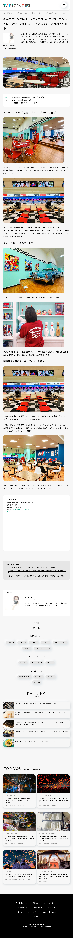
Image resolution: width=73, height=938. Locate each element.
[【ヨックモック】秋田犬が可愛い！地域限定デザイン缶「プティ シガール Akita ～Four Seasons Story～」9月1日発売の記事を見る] (8, 714)
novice (54, 912)
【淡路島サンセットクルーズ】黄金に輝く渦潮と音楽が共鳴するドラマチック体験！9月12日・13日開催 (41, 731)
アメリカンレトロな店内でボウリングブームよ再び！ (29, 97)
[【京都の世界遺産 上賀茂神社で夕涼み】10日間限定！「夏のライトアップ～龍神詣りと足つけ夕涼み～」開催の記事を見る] (53, 859)
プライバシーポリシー (50, 903)
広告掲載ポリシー (23, 907)
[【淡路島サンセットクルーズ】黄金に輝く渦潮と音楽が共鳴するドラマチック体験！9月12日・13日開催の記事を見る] (8, 733)
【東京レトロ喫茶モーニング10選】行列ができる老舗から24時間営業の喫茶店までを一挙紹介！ (37, 576)
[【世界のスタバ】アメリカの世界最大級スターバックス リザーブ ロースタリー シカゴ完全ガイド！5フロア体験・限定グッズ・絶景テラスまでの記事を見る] (8, 724)
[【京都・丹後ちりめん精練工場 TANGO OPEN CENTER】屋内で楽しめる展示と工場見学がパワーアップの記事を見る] (53, 821)
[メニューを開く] (64, 5)
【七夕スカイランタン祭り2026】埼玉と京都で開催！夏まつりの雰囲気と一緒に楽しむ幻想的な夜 (53, 800)
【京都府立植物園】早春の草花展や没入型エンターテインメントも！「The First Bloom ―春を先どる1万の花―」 (19, 838)
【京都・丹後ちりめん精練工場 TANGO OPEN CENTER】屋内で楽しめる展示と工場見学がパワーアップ (53, 838)
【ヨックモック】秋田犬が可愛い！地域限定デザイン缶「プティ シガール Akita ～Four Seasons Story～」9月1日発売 (41, 714)
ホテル (45, 642)
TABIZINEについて (21, 903)
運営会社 (35, 903)
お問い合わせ (38, 907)
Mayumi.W (12, 45)
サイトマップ (32, 912)
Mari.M (16, 795)
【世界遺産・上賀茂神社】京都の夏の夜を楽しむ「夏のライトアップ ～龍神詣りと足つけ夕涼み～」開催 (19, 800)
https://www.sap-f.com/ (20, 509)
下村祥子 (16, 834)
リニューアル (37, 663)
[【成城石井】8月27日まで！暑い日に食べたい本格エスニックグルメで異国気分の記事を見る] (8, 743)
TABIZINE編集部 (53, 834)
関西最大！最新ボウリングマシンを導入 (25, 103)
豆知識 (27, 648)
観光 (10, 642)
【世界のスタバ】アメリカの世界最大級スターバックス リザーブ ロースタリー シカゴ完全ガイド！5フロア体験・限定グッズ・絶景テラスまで (41, 723)
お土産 (34, 642)
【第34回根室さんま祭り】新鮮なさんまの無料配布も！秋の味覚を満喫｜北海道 (35, 703)
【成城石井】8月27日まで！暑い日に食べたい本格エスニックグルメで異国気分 (35, 741)
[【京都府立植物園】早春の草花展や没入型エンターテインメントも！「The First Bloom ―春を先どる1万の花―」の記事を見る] (19, 821)
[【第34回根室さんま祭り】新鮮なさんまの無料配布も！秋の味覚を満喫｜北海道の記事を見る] (8, 705)
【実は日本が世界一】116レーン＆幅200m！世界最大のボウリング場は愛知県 (31, 568)
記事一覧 (19, 912)
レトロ (50, 663)
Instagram (10, 512)
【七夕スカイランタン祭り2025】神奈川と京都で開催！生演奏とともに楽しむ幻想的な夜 (19, 875)
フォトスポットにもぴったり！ (22, 100)
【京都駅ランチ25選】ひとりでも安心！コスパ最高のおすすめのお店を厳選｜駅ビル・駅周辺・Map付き (37, 572)
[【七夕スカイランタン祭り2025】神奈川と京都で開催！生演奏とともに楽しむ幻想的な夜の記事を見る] (19, 859)
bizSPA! (36, 916)
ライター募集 (52, 907)
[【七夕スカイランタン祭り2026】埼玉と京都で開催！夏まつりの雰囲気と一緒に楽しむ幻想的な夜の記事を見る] (53, 783)
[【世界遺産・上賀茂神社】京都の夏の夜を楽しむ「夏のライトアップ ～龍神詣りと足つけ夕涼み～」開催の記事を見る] (19, 783)
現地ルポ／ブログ (60, 642)
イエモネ (44, 912)
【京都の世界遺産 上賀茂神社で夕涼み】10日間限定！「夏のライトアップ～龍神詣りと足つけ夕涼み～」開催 (53, 876)
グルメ (22, 642)
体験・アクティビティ (42, 648)
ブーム (23, 663)
